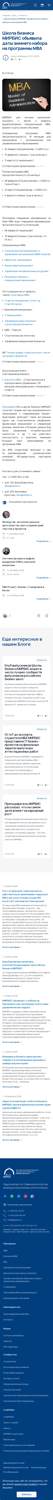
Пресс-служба (10, 1422)
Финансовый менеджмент (19, 265)
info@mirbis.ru (15, 1220)
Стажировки (9, 1286)
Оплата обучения (12, 1389)
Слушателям (9, 1361)
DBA (5, 1261)
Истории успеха (11, 1378)
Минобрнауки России (13, 1463)
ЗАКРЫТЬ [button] (27, 1494)
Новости (7, 1341)
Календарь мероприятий (20, 1204)
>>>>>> (40, 166)
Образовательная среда (16, 1384)
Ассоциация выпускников (16, 1367)
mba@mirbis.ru (12, 486)
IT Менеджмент (13, 315)
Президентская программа (17, 1267)
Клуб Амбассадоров (13, 1372)
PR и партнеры (10, 1346)
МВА (5, 1250)
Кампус (7, 1428)
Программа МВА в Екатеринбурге (20, 1292)
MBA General (42, 254)
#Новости (42, 660)
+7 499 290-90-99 (16, 1215)
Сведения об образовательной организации (25, 1395)
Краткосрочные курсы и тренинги (20, 1273)
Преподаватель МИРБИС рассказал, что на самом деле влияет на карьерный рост (24, 809)
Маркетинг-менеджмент (18, 259)
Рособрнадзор (10, 1472)
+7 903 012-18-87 (16, 1210)
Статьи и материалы (13, 1335)
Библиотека (9, 1439)
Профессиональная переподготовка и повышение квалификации (22, 1280)
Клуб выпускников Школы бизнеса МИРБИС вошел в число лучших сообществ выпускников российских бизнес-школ (23, 672)
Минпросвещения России (15, 1467)
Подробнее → (43, 541)
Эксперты (8, 1319)
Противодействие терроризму (18, 1401)
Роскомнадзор (38, 1467)
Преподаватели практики (16, 1314)
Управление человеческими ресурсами (26, 271)
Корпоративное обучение (16, 1298)
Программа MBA (11, 406)
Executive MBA (13, 379)
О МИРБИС (8, 1416)
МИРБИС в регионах (13, 1433)
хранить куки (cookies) (25, 1484)
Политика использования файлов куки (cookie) (26, 1450)
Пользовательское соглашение (19, 1445)
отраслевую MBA (19, 294)
